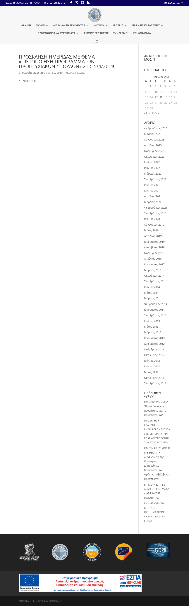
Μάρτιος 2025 (152, 134)
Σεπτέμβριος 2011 (155, 383)
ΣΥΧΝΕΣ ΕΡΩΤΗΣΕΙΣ (96, 33)
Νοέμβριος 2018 (154, 253)
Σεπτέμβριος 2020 (155, 213)
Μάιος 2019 (151, 230)
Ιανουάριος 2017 (154, 264)
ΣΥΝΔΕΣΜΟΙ (120, 33)
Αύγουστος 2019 (154, 224)
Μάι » (155, 113)
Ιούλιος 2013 (152, 321)
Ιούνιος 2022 (152, 168)
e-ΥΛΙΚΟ (99, 25)
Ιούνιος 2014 (152, 287)
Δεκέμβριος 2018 (154, 247)
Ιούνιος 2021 (152, 190)
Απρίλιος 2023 (153, 145)
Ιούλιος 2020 (152, 219)
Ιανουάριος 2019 (154, 241)
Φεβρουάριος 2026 (155, 128)
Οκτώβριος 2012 (154, 355)
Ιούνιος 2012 (152, 366)
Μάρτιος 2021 (152, 202)
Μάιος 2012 (151, 372)
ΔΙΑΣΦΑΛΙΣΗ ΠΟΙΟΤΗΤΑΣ (69, 25)
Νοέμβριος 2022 (154, 151)
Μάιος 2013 (151, 326)
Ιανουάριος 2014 (154, 309)
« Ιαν (147, 113)
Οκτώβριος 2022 (154, 156)
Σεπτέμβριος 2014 (155, 281)
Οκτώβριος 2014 (154, 275)
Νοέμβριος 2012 (154, 349)
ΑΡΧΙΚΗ (26, 25)
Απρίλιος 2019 (153, 236)
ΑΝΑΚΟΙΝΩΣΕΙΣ (75, 72)
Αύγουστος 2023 (154, 139)
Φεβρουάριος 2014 (155, 304)
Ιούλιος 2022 (152, 162)
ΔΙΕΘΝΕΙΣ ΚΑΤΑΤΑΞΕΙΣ (145, 25)
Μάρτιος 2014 (152, 298)
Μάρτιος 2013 (152, 332)
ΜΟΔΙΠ (40, 25)
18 (160, 97)
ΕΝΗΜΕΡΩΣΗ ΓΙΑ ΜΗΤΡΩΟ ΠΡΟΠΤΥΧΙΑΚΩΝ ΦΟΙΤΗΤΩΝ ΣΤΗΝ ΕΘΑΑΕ (154, 512)
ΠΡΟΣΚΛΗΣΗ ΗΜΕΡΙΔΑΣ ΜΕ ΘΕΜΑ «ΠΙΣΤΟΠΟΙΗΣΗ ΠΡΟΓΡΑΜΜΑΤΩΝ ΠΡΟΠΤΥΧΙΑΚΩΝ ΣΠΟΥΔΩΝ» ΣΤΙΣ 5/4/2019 (66, 61)
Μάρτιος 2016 (152, 270)
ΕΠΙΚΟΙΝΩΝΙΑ (142, 33)
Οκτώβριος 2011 (154, 378)
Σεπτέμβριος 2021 (155, 179)
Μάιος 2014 (151, 292)
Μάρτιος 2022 (152, 173)
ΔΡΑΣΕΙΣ (117, 25)
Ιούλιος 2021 (152, 185)
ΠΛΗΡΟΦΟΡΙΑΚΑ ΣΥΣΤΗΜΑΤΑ (56, 33)
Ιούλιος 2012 (152, 360)
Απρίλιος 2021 (153, 196)
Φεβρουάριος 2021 (155, 207)
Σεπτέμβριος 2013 (155, 315)
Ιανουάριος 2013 (154, 338)
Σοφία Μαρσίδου (34, 72)
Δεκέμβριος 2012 (154, 343)
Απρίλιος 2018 (153, 258)
